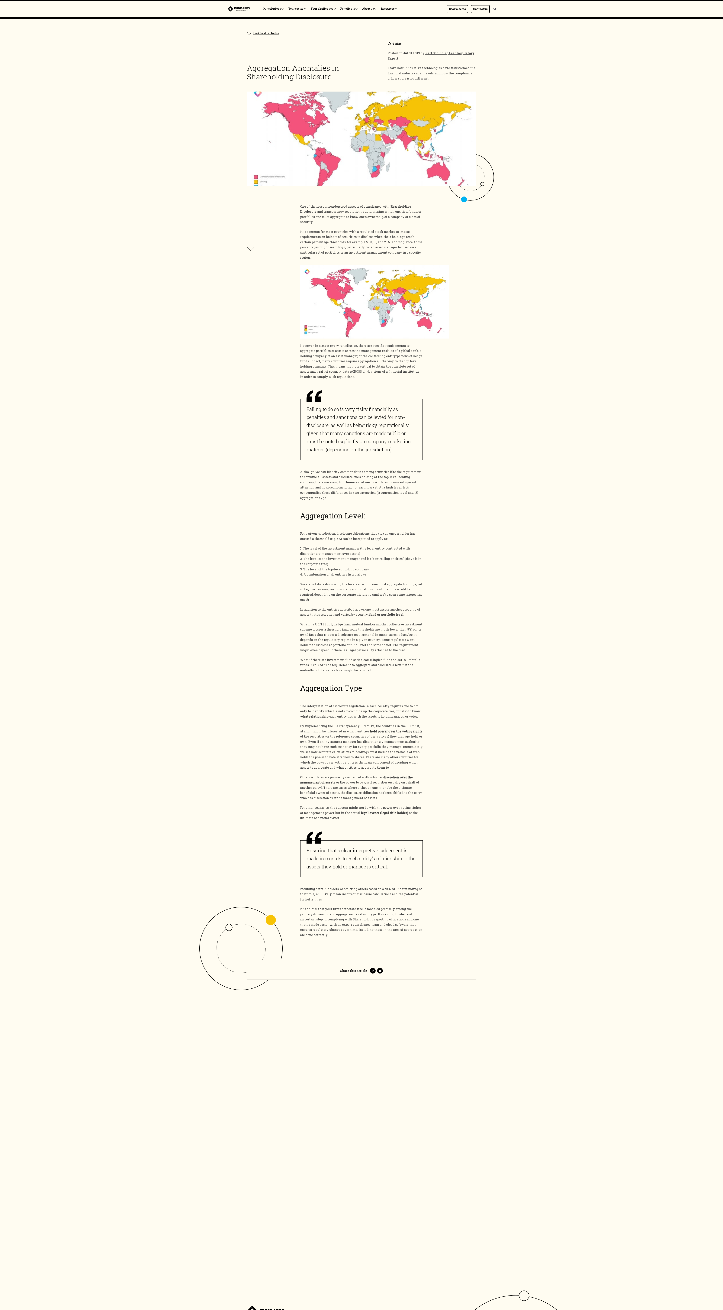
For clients (347, 8)
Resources (388, 8)
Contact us (480, 9)
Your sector (296, 8)
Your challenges (322, 8)
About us (368, 8)
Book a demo (457, 9)
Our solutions (272, 8)
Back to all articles (266, 33)
